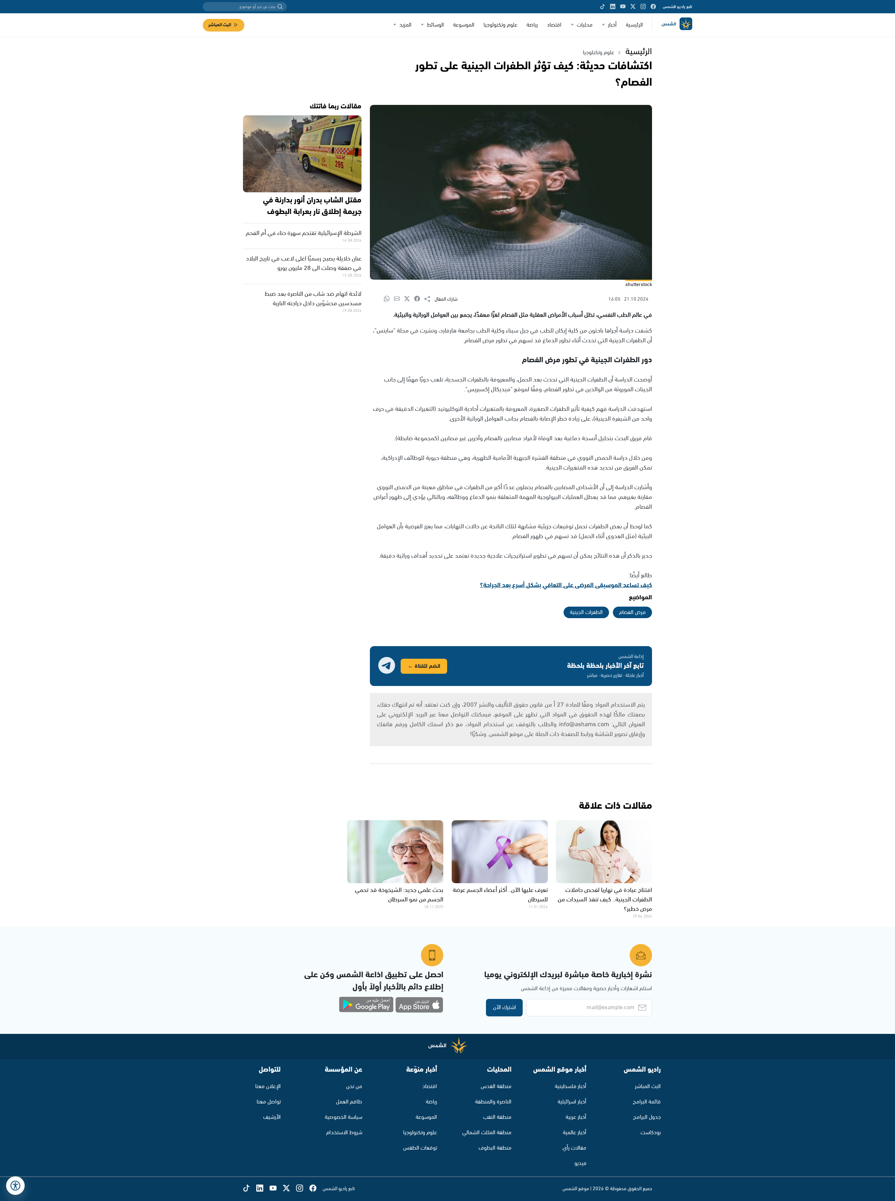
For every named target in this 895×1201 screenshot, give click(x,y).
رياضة (532, 25)
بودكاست (650, 1133)
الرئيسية (634, 25)
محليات (585, 25)
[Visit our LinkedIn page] (612, 6)
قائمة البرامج (647, 1102)
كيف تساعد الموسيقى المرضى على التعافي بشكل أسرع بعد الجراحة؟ (566, 585)
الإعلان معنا (268, 1086)
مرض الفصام (632, 612)
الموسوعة (463, 25)
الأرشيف (272, 1117)
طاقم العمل (349, 1102)
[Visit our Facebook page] (653, 6)
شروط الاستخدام (344, 1133)
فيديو (580, 1163)
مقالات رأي (574, 1148)
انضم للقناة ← (424, 666)
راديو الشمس (642, 1070)
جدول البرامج (647, 1117)
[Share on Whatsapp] (389, 299)
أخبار (612, 25)
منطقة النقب (497, 1117)
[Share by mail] (399, 299)
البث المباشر (219, 25)
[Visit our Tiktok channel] (602, 6)
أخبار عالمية (574, 1133)
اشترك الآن (504, 1007)
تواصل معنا (269, 1102)
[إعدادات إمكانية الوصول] (15, 1186)
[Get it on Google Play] (366, 1005)
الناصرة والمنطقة (493, 1102)
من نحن (354, 1086)
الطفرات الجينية (586, 612)
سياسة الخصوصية (343, 1117)
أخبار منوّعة (421, 1070)
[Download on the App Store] (419, 1005)
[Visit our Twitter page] (633, 6)
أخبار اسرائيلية (572, 1102)
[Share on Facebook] (419, 299)
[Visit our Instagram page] (643, 6)
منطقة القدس (496, 1086)
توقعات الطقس (420, 1148)
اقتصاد (554, 25)
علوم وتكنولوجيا (500, 25)
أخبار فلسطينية (570, 1086)
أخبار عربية (576, 1117)
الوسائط (435, 25)
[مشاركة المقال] (429, 299)
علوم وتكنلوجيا (598, 53)
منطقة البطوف (495, 1148)
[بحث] (280, 6)
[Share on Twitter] (409, 299)
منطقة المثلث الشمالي (486, 1133)
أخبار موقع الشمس (559, 1070)
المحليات (499, 1070)
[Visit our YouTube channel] (622, 6)
